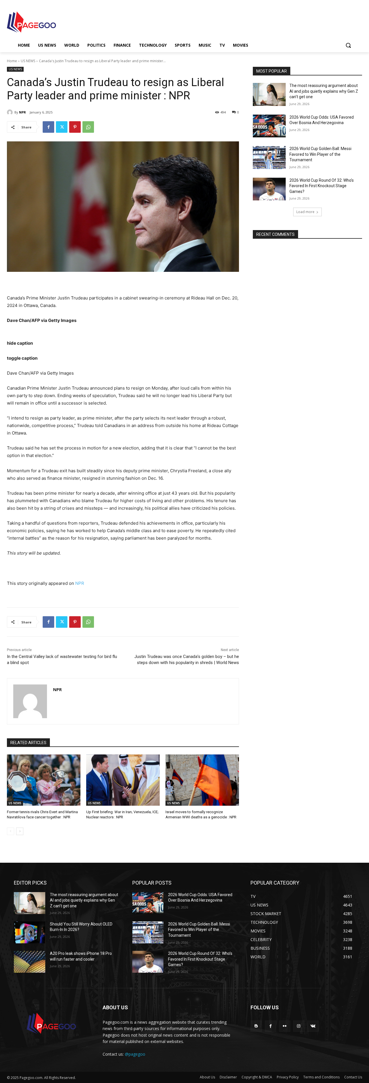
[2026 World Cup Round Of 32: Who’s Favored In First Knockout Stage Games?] (269, 189)
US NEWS (28, 60)
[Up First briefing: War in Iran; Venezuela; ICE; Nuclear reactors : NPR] (123, 780)
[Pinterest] (75, 127)
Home (12, 60)
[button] (348, 45)
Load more (305, 211)
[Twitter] (61, 127)
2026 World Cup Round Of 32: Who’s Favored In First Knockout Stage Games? (321, 186)
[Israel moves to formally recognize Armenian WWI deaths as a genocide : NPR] (202, 780)
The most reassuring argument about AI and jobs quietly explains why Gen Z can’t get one (323, 91)
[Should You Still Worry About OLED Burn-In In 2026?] (29, 932)
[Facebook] (48, 127)
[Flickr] (284, 1026)
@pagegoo (135, 1054)
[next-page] (19, 831)
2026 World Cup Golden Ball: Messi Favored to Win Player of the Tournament (320, 154)
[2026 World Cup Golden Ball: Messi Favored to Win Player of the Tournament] (269, 157)
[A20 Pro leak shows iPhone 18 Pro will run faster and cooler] (29, 962)
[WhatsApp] (88, 127)
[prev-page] (10, 831)
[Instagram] (298, 1026)
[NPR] (10, 112)
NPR (22, 112)
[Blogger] (256, 1026)
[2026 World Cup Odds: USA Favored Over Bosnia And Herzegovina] (269, 126)
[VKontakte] (313, 1026)
